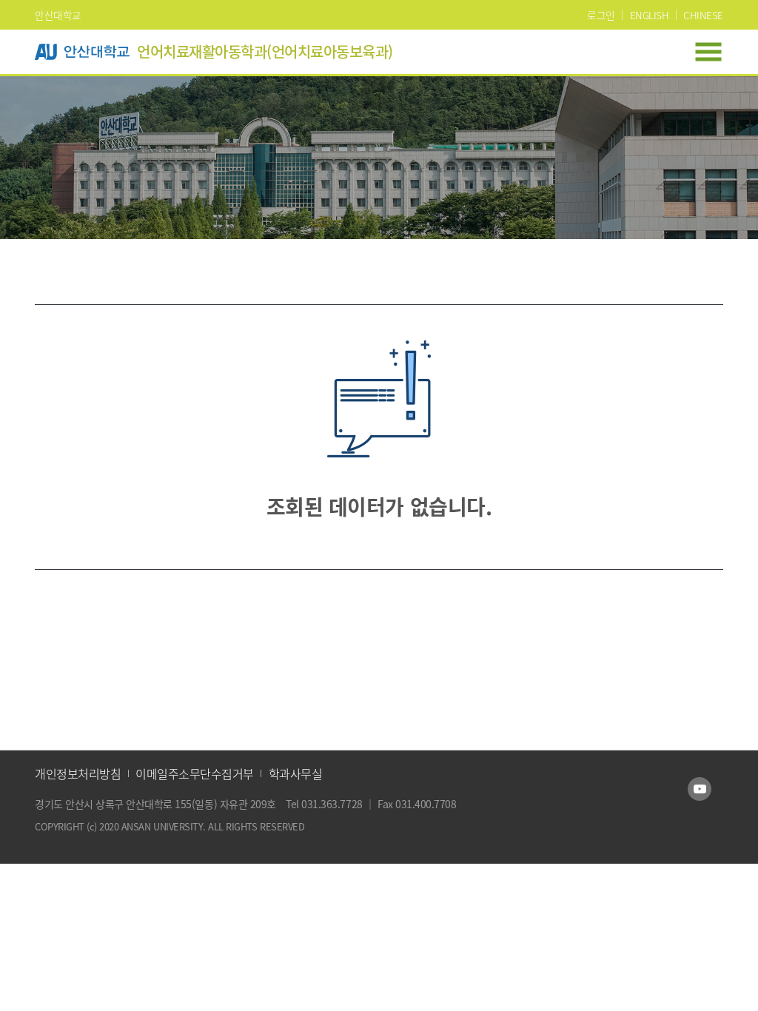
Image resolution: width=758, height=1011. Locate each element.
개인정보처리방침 (78, 773)
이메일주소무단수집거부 (194, 773)
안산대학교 (58, 14)
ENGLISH (649, 14)
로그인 (601, 14)
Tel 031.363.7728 (325, 803)
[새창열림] (699, 789)
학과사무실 (296, 773)
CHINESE (703, 14)
